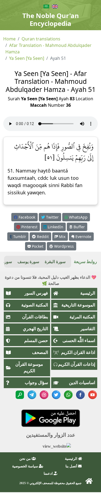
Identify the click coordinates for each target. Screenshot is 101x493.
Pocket (37, 246)
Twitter (52, 217)
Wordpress (63, 246)
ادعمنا (49, 473)
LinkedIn (55, 226)
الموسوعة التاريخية (78, 305)
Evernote (82, 236)
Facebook (26, 217)
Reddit (42, 236)
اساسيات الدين (82, 382)
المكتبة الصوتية (34, 305)
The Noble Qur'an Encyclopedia (50, 19)
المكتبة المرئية (82, 317)
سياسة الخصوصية (25, 466)
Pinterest (28, 226)
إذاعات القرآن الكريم (76, 364)
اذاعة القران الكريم (78, 352)
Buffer (78, 226)
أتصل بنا (71, 466)
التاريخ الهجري (35, 328)
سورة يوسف (28, 262)
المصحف (40, 352)
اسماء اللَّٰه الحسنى (78, 340)
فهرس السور (36, 293)
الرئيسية (87, 293)
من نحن (25, 459)
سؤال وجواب (36, 382)
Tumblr (19, 236)
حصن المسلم (36, 340)
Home (9, 39)
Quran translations (41, 39)
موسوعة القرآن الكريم (29, 367)
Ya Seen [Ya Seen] (26, 58)
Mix (61, 236)
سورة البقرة (55, 262)
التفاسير (88, 328)
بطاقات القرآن (35, 317)
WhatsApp (78, 217)
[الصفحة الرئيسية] (89, 481)
